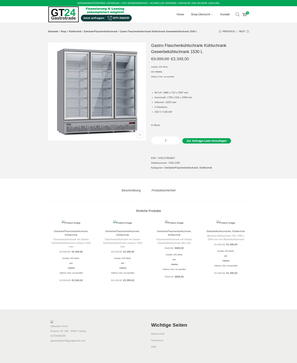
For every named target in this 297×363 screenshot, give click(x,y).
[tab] (131, 190)
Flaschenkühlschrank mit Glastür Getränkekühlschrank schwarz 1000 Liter (122, 243)
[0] (244, 14)
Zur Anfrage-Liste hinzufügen (207, 140)
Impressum (157, 340)
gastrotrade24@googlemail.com (68, 340)
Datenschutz (158, 333)
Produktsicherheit (163, 190)
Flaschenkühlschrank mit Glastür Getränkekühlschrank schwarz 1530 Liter (71, 243)
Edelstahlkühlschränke (219, 231)
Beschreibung (131, 190)
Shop (63, 31)
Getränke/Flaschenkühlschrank (101, 31)
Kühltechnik (75, 31)
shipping (158, 72)
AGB (153, 346)
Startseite (53, 31)
